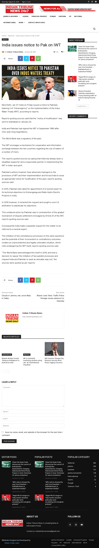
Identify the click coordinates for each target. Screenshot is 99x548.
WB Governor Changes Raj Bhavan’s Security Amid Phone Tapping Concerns (54, 361)
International (7, 354)
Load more (82, 106)
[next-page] (7, 371)
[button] (94, 29)
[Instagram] (92, 1)
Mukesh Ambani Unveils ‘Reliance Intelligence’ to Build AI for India (10, 361)
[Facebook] (88, 1)
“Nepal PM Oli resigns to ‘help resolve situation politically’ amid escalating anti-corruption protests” (87, 81)
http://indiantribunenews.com (32, 317)
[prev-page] (3, 371)
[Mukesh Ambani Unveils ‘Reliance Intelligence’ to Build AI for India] (11, 349)
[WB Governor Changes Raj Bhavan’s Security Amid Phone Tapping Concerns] (54, 349)
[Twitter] (26, 58)
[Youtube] (95, 1)
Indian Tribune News (15, 52)
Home (4, 36)
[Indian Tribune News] (3, 52)
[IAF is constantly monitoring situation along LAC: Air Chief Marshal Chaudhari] (33, 349)
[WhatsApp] (38, 58)
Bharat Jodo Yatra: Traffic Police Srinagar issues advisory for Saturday (50, 298)
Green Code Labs (12, 543)
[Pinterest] (32, 58)
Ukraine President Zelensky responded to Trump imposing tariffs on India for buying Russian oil (87, 95)
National (11, 36)
